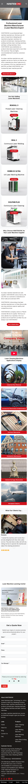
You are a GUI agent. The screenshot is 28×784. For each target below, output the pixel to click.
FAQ (2, 736)
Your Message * (5, 663)
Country (3, 656)
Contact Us (4, 733)
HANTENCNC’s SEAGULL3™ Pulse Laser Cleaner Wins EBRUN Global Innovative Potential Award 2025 (10, 609)
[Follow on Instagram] (4, 779)
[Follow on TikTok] (6, 779)
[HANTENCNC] (14, 4)
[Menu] (2, 4)
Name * (3, 637)
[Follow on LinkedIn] (9, 779)
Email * (3, 643)
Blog (2, 730)
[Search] (26, 3)
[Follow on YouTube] (11, 779)
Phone (2, 650)
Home (3, 724)
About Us (4, 727)
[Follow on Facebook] (1, 779)
